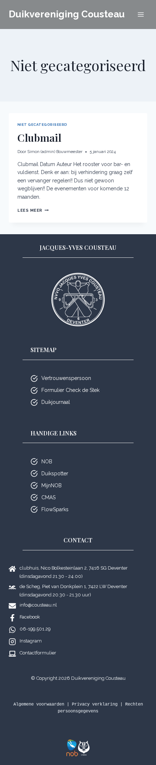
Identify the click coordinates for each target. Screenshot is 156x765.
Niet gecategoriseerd (42, 125)
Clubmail (39, 137)
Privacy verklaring (95, 704)
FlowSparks (55, 509)
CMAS (48, 497)
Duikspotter (54, 473)
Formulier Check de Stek (70, 390)
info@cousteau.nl (38, 605)
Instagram (31, 641)
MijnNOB (51, 485)
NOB (46, 461)
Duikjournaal (55, 402)
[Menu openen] (140, 14)
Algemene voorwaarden (38, 704)
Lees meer (33, 210)
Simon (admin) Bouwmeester (54, 151)
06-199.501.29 (35, 629)
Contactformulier (38, 653)
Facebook (30, 617)
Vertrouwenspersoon (66, 378)
